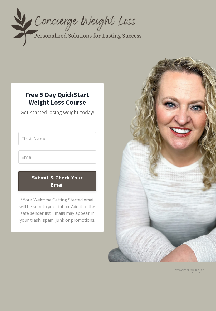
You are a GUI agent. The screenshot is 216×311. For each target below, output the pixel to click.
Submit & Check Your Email (57, 181)
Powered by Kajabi (189, 270)
